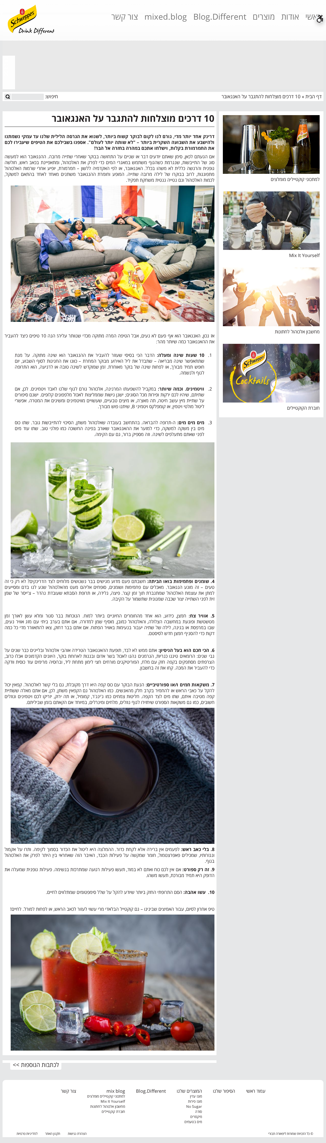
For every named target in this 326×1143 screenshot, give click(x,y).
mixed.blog (165, 18)
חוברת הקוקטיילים (303, 408)
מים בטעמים (193, 1121)
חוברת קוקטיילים (113, 1111)
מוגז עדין (196, 1096)
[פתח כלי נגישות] (320, 19)
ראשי (313, 18)
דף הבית (313, 96)
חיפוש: (51, 97)
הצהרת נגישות (77, 1134)
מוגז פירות (195, 1101)
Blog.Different (219, 18)
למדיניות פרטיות (27, 1134)
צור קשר (124, 18)
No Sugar (194, 1106)
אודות (290, 18)
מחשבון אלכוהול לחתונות (297, 332)
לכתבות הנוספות (40, 1065)
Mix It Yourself (304, 255)
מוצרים (264, 18)
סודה (198, 1111)
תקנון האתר (52, 1134)
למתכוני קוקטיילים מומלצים (295, 179)
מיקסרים (196, 1116)
